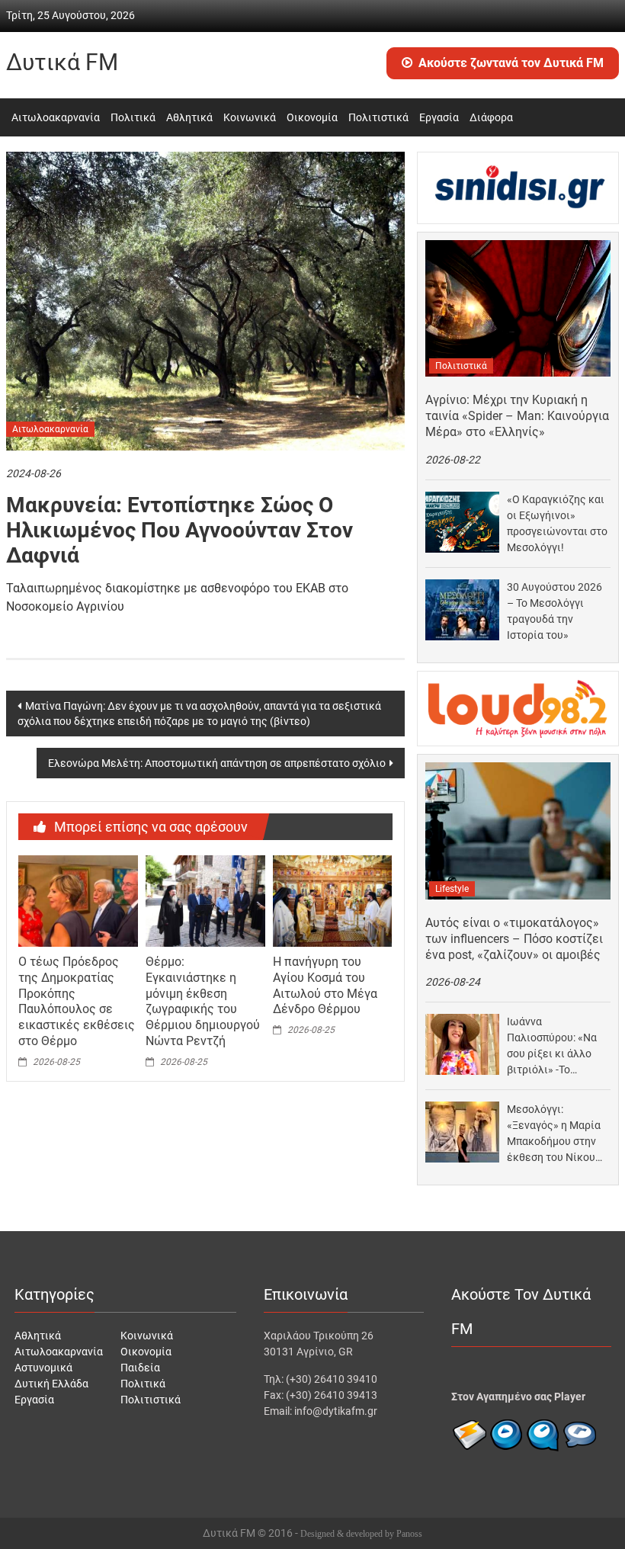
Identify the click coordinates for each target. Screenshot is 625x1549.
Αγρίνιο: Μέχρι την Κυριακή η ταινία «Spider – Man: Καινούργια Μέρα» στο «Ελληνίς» (517, 416)
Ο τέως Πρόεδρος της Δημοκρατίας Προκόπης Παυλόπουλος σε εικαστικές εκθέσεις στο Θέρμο (76, 1001)
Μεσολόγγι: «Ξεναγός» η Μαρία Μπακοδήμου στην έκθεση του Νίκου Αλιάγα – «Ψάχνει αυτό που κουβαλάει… (554, 1134)
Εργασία (439, 117)
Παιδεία (140, 1367)
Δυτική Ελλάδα (51, 1383)
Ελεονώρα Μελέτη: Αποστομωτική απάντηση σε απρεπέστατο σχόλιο (217, 763)
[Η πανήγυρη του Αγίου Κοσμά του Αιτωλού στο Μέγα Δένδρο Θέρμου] (333, 900)
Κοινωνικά (249, 117)
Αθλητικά (189, 117)
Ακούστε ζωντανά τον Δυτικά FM (511, 63)
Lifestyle (452, 889)
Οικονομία (312, 117)
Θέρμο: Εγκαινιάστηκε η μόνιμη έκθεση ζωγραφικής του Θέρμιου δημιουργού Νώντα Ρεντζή (203, 1001)
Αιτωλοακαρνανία (55, 117)
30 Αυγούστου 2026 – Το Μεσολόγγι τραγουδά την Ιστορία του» (554, 611)
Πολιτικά (133, 117)
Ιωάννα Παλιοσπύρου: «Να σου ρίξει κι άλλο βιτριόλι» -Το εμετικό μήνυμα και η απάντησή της (555, 1046)
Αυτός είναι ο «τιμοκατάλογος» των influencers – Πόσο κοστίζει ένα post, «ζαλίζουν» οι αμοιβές (514, 939)
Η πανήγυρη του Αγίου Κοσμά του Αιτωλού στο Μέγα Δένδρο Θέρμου (325, 985)
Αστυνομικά (43, 1367)
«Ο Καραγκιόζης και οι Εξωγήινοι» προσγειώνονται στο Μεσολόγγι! (557, 523)
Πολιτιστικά (378, 117)
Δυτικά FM (62, 62)
